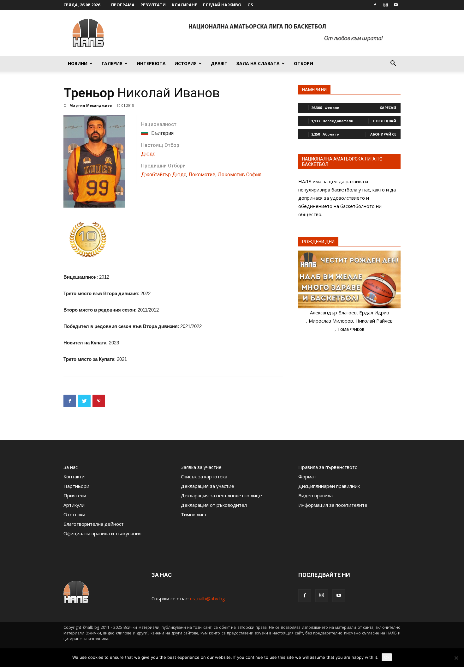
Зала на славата (258, 63)
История (186, 63)
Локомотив (202, 175)
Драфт (219, 63)
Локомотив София (239, 175)
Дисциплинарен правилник (329, 486)
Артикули (74, 505)
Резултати (153, 5)
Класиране (184, 5)
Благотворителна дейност (93, 524)
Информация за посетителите (332, 505)
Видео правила (315, 495)
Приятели (74, 495)
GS (250, 5)
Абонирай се (383, 134)
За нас (70, 467)
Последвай (384, 120)
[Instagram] (385, 4)
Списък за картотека (204, 476)
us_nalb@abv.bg (207, 598)
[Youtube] (396, 4)
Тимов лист (194, 514)
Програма (122, 5)
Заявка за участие (201, 467)
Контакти (74, 476)
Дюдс (148, 154)
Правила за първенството (328, 467)
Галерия (112, 63)
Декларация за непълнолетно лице (221, 495)
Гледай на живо (222, 5)
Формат (307, 476)
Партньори (76, 486)
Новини (77, 63)
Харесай (388, 107)
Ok (387, 657)
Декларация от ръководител (214, 505)
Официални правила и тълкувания (102, 533)
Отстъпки (74, 514)
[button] (393, 64)
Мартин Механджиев (90, 105)
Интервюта (151, 63)
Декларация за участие (207, 486)
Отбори (303, 63)
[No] (456, 658)
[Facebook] (375, 4)
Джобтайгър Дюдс (163, 175)
